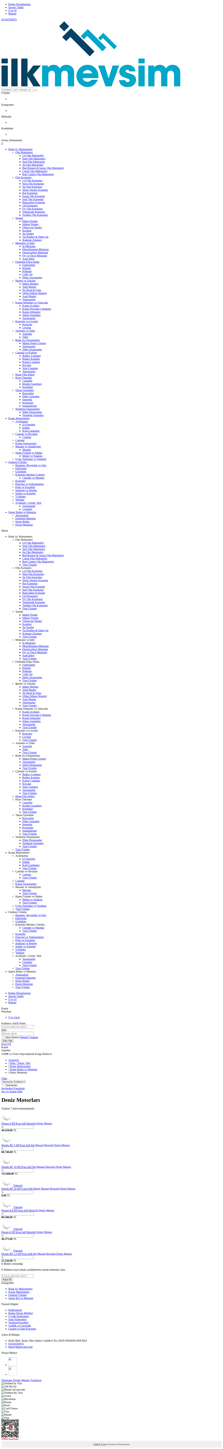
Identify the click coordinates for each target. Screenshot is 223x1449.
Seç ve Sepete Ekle (11, 1091)
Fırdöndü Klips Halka (27, 261)
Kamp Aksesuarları (25, 443)
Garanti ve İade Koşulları (22, 1328)
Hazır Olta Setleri (24, 374)
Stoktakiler (11, 1085)
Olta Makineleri (24, 152)
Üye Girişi (14, 1017)
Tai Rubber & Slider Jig (35, 236)
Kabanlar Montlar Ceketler (30, 474)
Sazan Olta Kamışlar (33, 196)
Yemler (19, 218)
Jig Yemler (28, 233)
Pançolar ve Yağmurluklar (29, 484)
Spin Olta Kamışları (33, 183)
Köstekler (27, 387)
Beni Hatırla (13, 1037)
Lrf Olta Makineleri (33, 155)
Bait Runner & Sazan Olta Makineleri (43, 168)
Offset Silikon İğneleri (34, 293)
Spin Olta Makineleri (33, 158)
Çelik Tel (27, 274)
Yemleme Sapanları (33, 415)
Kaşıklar (27, 230)
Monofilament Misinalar (35, 249)
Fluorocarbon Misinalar (35, 252)
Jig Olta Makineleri (32, 164)
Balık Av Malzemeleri (20, 149)
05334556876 (9, 19)
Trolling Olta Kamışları (35, 214)
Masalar (26, 449)
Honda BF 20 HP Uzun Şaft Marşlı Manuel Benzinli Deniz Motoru (38, 1188)
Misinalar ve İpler (25, 243)
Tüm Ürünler (29, 564)
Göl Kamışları (30, 205)
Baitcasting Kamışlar (33, 202)
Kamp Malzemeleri (18, 418)
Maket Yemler (30, 221)
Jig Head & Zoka (31, 290)
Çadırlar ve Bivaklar (26, 434)
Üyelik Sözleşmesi (18, 1316)
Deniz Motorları (24, 524)
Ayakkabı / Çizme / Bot (28, 502)
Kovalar (26, 365)
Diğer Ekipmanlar (32, 349)
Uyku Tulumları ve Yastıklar (30, 459)
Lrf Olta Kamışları (32, 180)
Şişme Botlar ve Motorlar (22, 512)
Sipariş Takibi (16, 7)
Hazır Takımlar (23, 377)
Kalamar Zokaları (32, 240)
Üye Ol (12, 10)
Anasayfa (13, 1060)
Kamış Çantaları (31, 362)
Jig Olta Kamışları (32, 186)
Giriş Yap (7, 1040)
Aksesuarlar (28, 299)
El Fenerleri (28, 424)
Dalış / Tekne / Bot (20, 1063)
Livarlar (26, 327)
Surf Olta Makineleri (33, 161)
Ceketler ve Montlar (33, 477)
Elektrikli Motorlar (25, 518)
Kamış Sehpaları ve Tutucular (31, 302)
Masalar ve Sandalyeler (28, 446)
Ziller (25, 337)
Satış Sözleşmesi (17, 1319)
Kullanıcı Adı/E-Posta (13, 1023)
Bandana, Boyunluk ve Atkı (30, 465)
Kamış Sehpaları (31, 311)
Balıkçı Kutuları (31, 358)
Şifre (4, 1030)
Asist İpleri (28, 258)
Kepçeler (27, 324)
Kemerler (20, 480)
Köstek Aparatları (32, 383)
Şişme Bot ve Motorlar (20, 1298)
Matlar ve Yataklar (32, 455)
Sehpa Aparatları (31, 315)
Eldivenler (21, 468)
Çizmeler (27, 509)
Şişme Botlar (22, 521)
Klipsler (26, 268)
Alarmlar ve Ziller (25, 330)
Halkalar (27, 271)
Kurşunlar (27, 402)
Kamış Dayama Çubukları (36, 308)
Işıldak (26, 427)
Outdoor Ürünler (17, 462)
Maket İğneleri (30, 283)
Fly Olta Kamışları (32, 208)
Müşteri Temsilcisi (31, 1380)
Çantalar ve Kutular (26, 352)
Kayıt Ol (6, 1044)
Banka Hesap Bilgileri (20, 1313)
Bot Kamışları (30, 193)
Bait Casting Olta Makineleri (38, 174)
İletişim (12, 13)
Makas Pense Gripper (34, 343)
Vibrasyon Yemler (32, 227)
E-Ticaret (102, 1444)
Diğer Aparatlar (30, 396)
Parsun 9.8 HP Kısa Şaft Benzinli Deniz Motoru (27, 1210)
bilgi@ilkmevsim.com (20, 1346)
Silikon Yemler (30, 224)
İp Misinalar (29, 246)
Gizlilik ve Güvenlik (19, 1325)
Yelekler (19, 499)
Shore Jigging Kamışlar (35, 189)
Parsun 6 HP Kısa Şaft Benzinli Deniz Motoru (26, 1232)
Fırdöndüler (28, 265)
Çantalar (20, 440)
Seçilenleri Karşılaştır (13, 1088)
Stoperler (27, 399)
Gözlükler (20, 471)
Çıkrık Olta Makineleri (34, 171)
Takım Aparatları (24, 390)
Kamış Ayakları (30, 305)
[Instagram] (12, 1374)
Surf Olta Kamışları (33, 199)
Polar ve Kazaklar (25, 487)
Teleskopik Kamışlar (33, 211)
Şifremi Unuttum (29, 1037)
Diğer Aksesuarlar (32, 277)
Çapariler (27, 380)
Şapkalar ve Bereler (26, 490)
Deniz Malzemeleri (20, 1066)
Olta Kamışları (23, 177)
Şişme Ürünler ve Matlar (28, 452)
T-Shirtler (20, 496)
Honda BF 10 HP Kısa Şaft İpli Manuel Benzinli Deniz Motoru (36, 1166)
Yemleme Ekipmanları (27, 408)
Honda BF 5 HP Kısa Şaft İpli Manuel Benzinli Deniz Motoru (35, 1145)
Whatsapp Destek (11, 1380)
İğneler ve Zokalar (25, 280)
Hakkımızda (15, 1310)
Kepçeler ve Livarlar (26, 321)
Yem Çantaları (30, 368)
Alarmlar (27, 333)
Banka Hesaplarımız (19, 4)
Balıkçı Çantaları (31, 355)
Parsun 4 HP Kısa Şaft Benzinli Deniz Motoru (26, 1123)
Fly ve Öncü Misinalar (34, 255)
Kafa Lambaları (31, 430)
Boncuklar (28, 393)
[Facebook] (12, 1364)
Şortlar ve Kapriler (25, 493)
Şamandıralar (29, 405)
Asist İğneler (29, 296)
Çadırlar (26, 437)
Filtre (4, 1078)
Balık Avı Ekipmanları (27, 340)
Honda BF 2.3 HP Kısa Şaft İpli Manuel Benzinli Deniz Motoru (36, 1253)
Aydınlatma (21, 421)
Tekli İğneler (29, 286)
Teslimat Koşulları (18, 1322)
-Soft (96, 1444)
